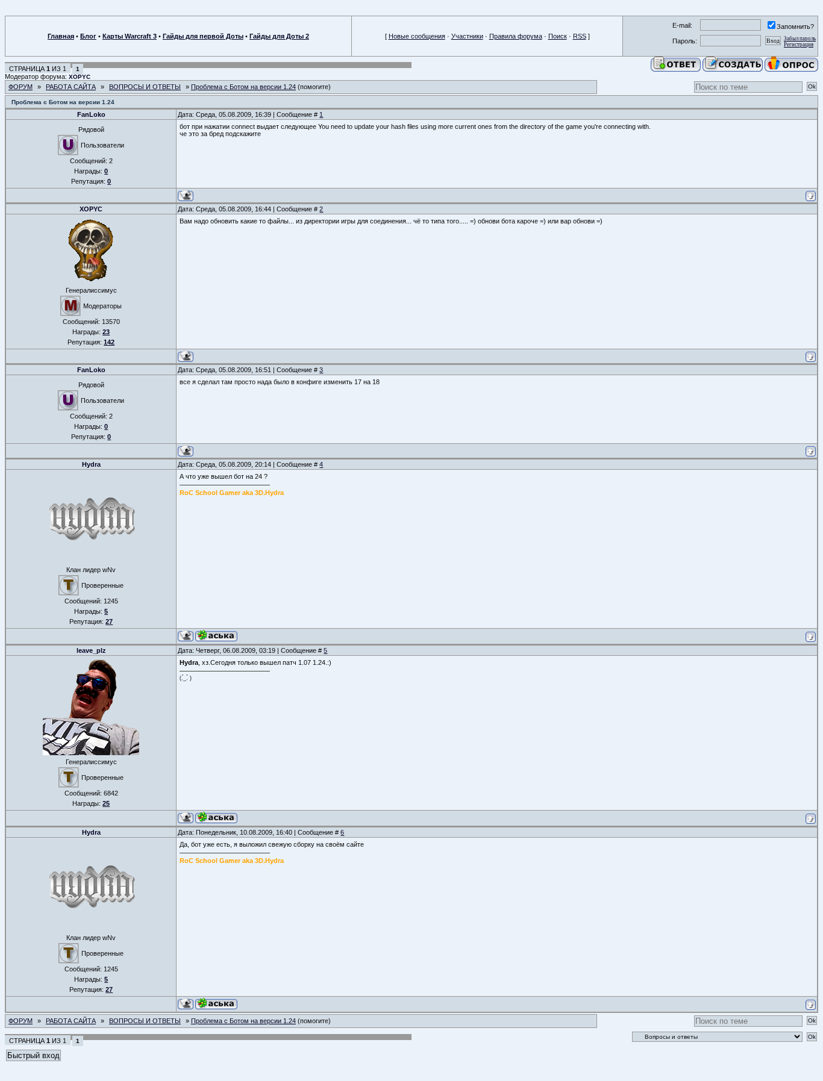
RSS (579, 36)
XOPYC (79, 76)
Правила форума (515, 36)
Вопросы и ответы (145, 86)
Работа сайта (71, 86)
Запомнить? (795, 26)
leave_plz (91, 650)
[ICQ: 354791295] (216, 817)
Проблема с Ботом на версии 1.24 (243, 86)
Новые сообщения (417, 36)
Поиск (557, 36)
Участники (467, 36)
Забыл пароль (800, 39)
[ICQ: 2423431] (216, 635)
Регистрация (798, 45)
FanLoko (91, 114)
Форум (20, 86)
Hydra (91, 464)
